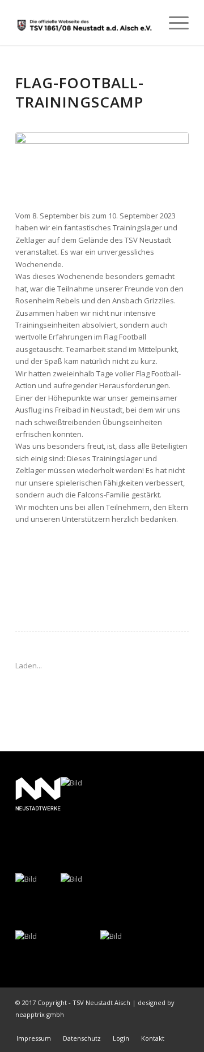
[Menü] (173, 22)
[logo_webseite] (84, 22)
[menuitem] (173, 22)
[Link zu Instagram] (180, 1026)
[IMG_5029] (102, 165)
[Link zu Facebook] (163, 1026)
